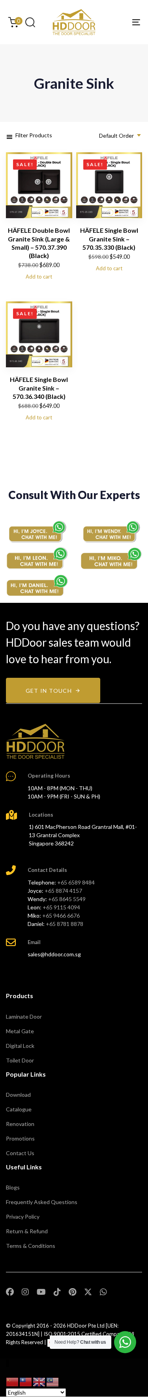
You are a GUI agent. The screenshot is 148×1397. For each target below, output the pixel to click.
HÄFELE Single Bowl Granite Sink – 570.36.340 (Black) (39, 388)
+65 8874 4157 (63, 890)
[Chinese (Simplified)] (12, 1381)
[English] (39, 1381)
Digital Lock (20, 1045)
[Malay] (53, 1381)
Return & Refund (27, 1231)
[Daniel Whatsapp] (37, 585)
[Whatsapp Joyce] (37, 531)
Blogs (13, 1187)
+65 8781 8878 (64, 923)
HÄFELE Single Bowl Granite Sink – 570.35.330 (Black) (109, 238)
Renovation (20, 1123)
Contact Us (20, 1153)
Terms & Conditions (30, 1245)
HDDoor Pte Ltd (86, 1325)
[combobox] (118, 135)
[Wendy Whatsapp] (111, 531)
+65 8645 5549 (67, 899)
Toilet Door (20, 1060)
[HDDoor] (35, 741)
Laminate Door (24, 1016)
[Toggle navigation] (118, 22)
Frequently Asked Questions (41, 1202)
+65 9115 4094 (61, 907)
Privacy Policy (22, 1216)
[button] (30, 22)
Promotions (20, 1138)
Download (18, 1094)
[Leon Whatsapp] (37, 558)
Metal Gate (20, 1031)
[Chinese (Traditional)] (26, 1381)
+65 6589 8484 (76, 882)
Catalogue (19, 1109)
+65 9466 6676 (61, 915)
